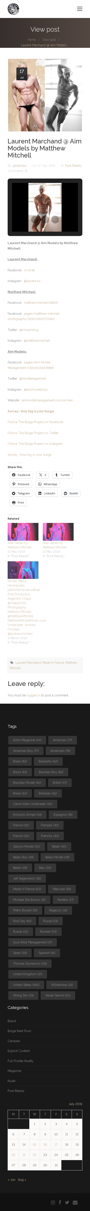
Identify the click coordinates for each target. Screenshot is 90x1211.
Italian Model (57, 857)
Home (32, 39)
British (60, 782)
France (21, 825)
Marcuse (62, 889)
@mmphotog (28, 330)
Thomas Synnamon (30, 963)
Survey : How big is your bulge (31, 411)
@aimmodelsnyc (36, 389)
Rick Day (22, 921)
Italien (20, 867)
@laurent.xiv (32, 281)
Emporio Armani (27, 814)
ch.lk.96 (29, 270)
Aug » (22, 1179)
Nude (11, 1081)
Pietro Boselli (25, 910)
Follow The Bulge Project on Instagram (35, 443)
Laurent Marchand (28, 662)
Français (50, 825)
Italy (45, 867)
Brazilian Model (27, 782)
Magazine (14, 1071)
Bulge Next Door (19, 1031)
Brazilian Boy (51, 772)
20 (13, 1155)
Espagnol (63, 814)
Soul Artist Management (32, 942)
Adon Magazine (27, 740)
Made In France (53, 662)
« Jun (11, 1179)
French (21, 836)
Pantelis (65, 900)
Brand (12, 1021)
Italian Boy (23, 857)
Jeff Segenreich (27, 878)
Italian (59, 846)
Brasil (20, 761)
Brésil (20, 793)
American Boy (26, 751)
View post (49, 39)
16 (45, 1144)
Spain (20, 953)
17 (56, 1144)
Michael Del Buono (29, 900)
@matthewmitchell (37, 340)
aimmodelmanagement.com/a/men (47, 400)
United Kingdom (27, 974)
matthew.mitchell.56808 (41, 302)
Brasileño (48, 761)
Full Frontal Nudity (20, 1061)
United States (26, 985)
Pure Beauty (73, 165)
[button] (35, 220)
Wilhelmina (62, 985)
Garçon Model (26, 846)
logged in (33, 695)
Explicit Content (19, 1051)
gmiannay (20, 165)
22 (34, 1155)
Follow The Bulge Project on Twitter (33, 433)
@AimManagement (32, 378)
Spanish (47, 953)
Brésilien (48, 793)
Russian (48, 931)
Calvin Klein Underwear (32, 804)
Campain (14, 1041)
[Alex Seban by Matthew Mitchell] (23, 532)
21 (24, 1155)
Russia (20, 931)
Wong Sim (23, 995)
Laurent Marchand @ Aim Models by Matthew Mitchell (45, 148)
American (62, 740)
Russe (50, 921)
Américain (60, 751)
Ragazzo (58, 910)
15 (34, 1144)
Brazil (20, 772)
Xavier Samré (57, 995)
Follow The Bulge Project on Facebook (35, 422)
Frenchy (50, 836)
